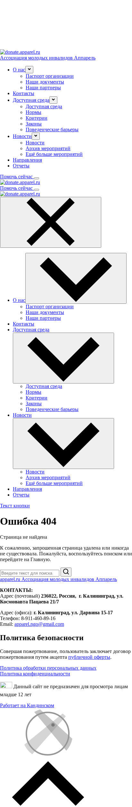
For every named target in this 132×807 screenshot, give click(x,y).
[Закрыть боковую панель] (50, 222)
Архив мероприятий (48, 148)
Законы (34, 123)
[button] (29, 69)
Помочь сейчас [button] (17, 176)
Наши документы (45, 82)
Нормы (33, 112)
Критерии (36, 118)
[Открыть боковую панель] (36, 178)
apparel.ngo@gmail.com (39, 624)
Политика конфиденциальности (35, 673)
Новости (35, 142)
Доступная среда (44, 106)
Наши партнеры (43, 87)
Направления (27, 160)
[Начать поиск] (66, 572)
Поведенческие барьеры (52, 129)
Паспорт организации (50, 76)
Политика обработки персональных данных (48, 668)
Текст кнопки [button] (15, 505)
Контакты (23, 93)
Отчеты (21, 165)
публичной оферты (89, 657)
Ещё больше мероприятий (54, 154)
